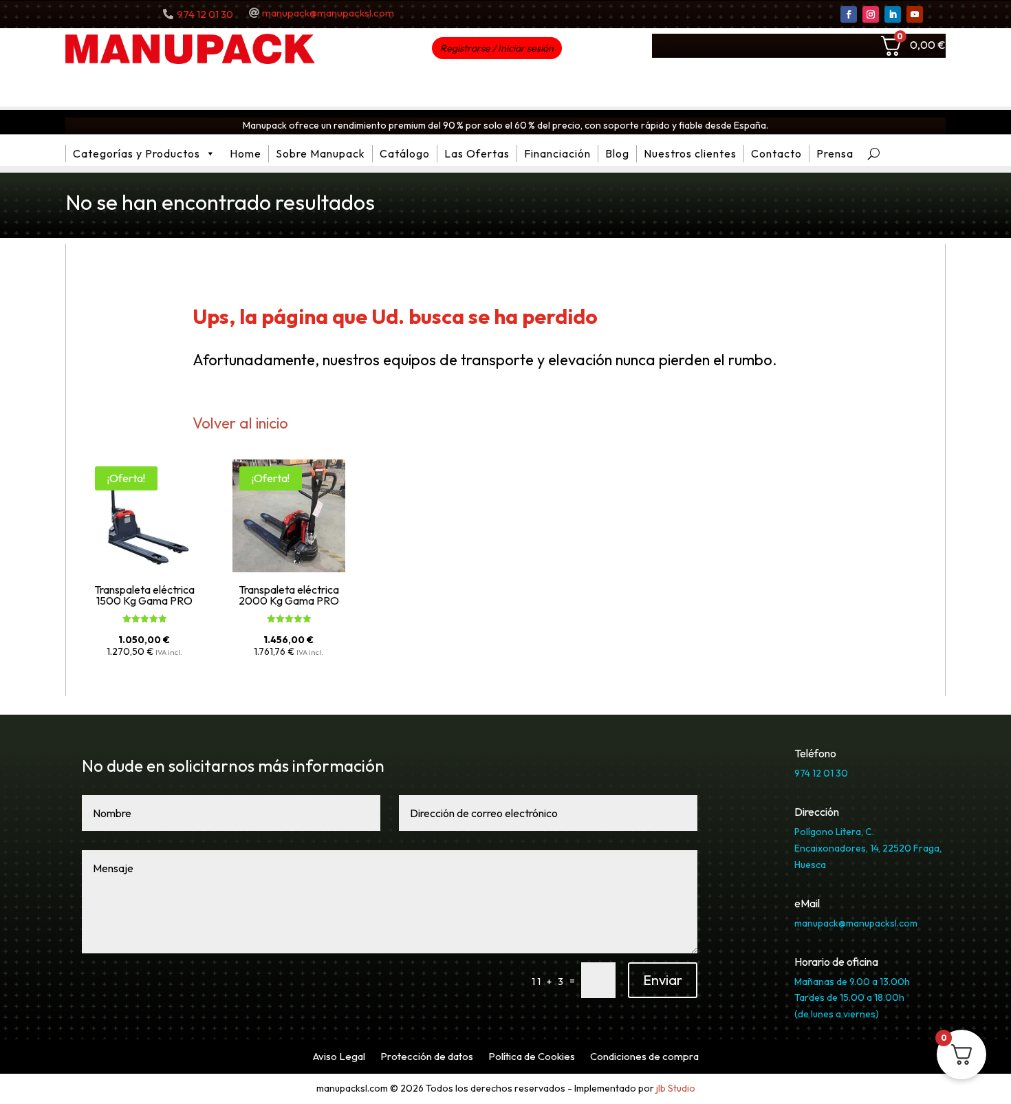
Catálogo (405, 153)
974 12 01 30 (205, 14)
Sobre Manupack (320, 153)
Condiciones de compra (644, 1057)
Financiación (557, 153)
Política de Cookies (531, 1057)
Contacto (776, 153)
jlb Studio (675, 1088)
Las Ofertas (477, 153)
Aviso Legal (339, 1057)
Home (245, 153)
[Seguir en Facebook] (848, 14)
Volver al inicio (240, 423)
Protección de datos (426, 1057)
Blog (617, 153)
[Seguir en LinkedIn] (892, 14)
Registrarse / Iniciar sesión (497, 48)
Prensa (835, 153)
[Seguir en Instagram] (870, 14)
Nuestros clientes (690, 153)
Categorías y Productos (136, 153)
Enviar (662, 979)
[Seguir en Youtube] (914, 14)
